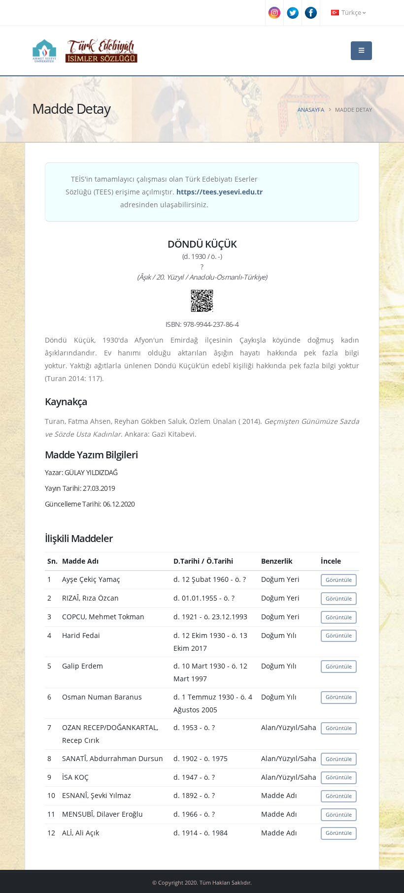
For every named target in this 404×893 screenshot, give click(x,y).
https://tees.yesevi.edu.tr (219, 191)
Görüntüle (339, 579)
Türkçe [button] (351, 12)
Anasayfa (311, 109)
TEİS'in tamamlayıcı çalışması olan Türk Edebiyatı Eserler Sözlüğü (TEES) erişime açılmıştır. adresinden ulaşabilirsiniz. (164, 191)
